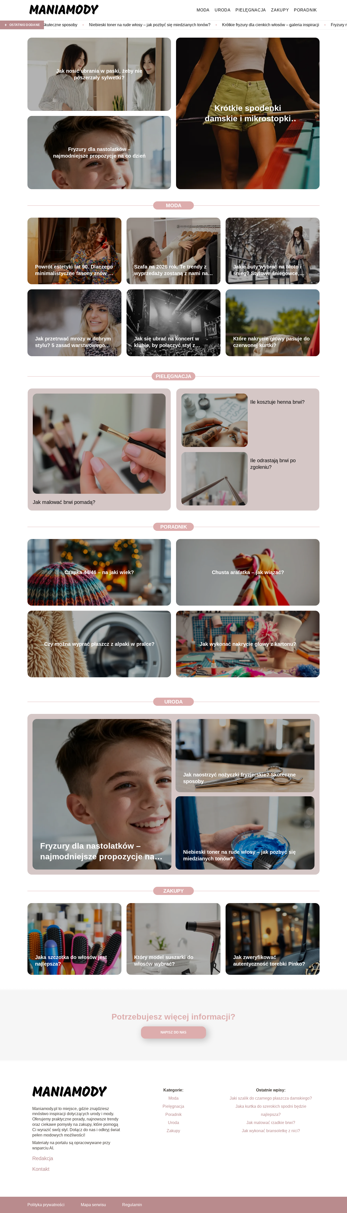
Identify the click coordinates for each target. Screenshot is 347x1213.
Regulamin (132, 1205)
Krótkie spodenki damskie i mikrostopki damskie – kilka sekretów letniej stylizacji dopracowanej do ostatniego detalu (248, 113)
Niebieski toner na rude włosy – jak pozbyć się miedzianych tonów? (62, 25)
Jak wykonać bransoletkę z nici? (271, 1131)
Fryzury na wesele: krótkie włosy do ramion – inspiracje (293, 25)
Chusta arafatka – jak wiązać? (248, 572)
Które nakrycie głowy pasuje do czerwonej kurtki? (271, 342)
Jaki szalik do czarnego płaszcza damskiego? (271, 1098)
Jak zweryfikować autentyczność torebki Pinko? (269, 960)
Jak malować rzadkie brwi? (270, 1122)
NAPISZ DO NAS (173, 1032)
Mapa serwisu (93, 1205)
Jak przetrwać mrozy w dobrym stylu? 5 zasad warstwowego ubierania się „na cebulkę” (73, 342)
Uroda (223, 10)
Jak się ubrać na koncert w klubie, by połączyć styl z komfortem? (166, 342)
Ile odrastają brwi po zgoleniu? (273, 464)
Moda (203, 10)
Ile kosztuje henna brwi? (277, 402)
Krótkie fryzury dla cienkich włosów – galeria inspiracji (183, 25)
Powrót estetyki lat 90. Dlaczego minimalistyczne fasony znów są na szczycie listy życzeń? (74, 270)
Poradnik (305, 10)
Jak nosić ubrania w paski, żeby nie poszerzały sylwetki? (99, 74)
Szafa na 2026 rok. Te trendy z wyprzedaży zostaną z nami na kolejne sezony (171, 270)
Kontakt (41, 1169)
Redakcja (42, 1158)
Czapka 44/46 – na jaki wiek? (99, 572)
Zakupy (280, 10)
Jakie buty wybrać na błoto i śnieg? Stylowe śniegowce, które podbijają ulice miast (267, 270)
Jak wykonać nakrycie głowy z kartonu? (248, 644)
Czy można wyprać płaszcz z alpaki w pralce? (99, 644)
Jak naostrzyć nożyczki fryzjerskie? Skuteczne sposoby (239, 778)
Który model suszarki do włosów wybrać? (163, 960)
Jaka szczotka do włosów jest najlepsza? (71, 960)
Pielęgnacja (250, 10)
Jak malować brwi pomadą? (64, 502)
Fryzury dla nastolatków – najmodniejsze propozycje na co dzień (99, 152)
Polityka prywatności (46, 1205)
